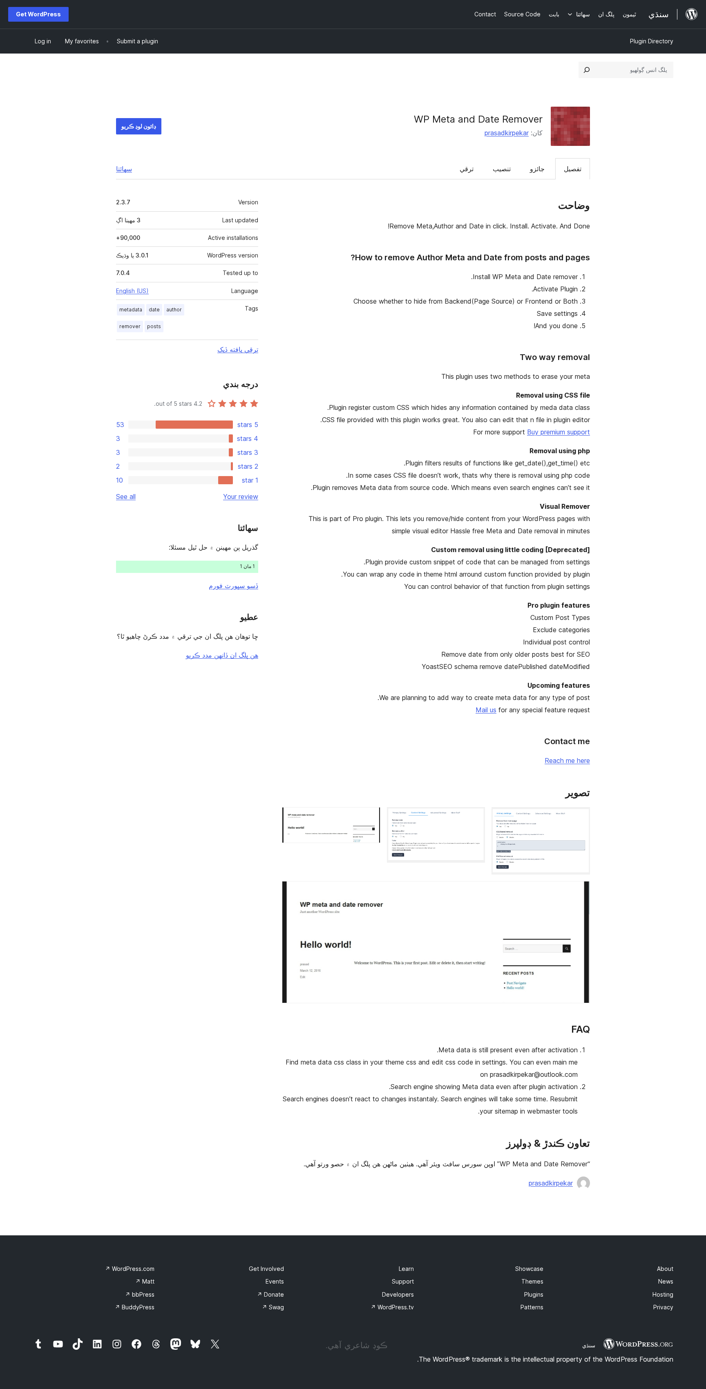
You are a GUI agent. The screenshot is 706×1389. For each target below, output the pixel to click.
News (665, 1281)
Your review (240, 496)
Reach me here (567, 760)
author (174, 309)
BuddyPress (134, 1307)
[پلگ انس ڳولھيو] (587, 70)
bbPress (139, 1294)
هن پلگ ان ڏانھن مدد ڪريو (222, 655)
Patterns (532, 1307)
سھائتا (124, 169)
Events (275, 1281)
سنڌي (588, 1345)
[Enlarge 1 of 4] (579, 818)
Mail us (486, 710)
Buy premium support (558, 432)
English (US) (132, 290)
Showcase (529, 1268)
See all (126, 496)
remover (130, 326)
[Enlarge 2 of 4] (474, 818)
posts (154, 326)
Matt (144, 1281)
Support (403, 1281)
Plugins (533, 1294)
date (154, 309)
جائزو (537, 169)
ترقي (467, 169)
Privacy (663, 1307)
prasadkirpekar (507, 133)
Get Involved (266, 1268)
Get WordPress (38, 14)
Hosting (662, 1294)
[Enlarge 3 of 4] (369, 818)
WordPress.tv (392, 1307)
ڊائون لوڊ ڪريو (138, 126)
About (665, 1268)
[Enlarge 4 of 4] (579, 892)
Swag (273, 1307)
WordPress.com (129, 1268)
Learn (406, 1268)
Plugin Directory (651, 41)
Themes (532, 1281)
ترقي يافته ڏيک (237, 349)
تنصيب (502, 169)
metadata (130, 309)
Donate (270, 1294)
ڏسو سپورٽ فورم (233, 586)
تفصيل (572, 169)
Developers (398, 1294)
